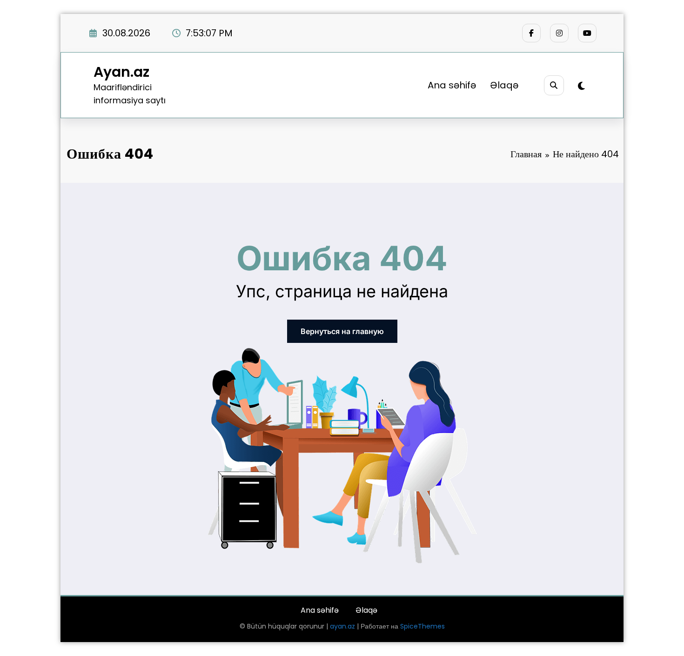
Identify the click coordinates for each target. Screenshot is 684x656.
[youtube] (587, 33)
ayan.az (342, 626)
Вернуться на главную (342, 331)
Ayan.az (121, 72)
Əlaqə (504, 85)
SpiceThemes (422, 626)
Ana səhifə (452, 85)
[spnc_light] (581, 86)
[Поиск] (554, 85)
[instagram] (559, 33)
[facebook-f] (531, 33)
